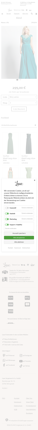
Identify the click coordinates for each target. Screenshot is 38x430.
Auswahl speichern (19, 233)
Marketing (13, 219)
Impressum (17, 248)
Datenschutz (26, 248)
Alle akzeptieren (19, 238)
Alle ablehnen (19, 242)
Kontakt (10, 248)
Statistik (12, 213)
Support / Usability (16, 225)
